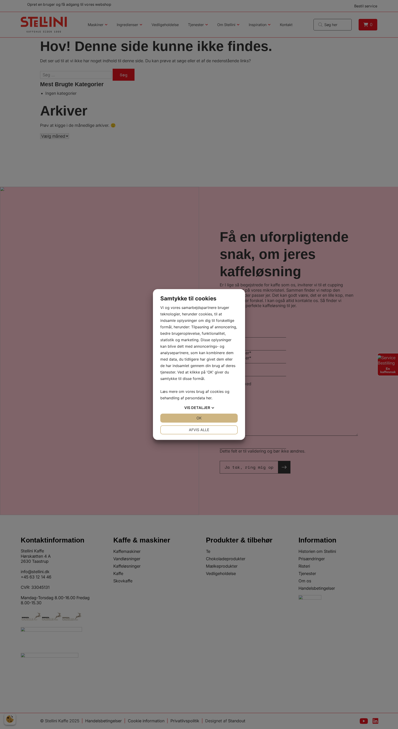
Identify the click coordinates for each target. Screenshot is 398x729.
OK (199, 418)
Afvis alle (199, 429)
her (208, 398)
